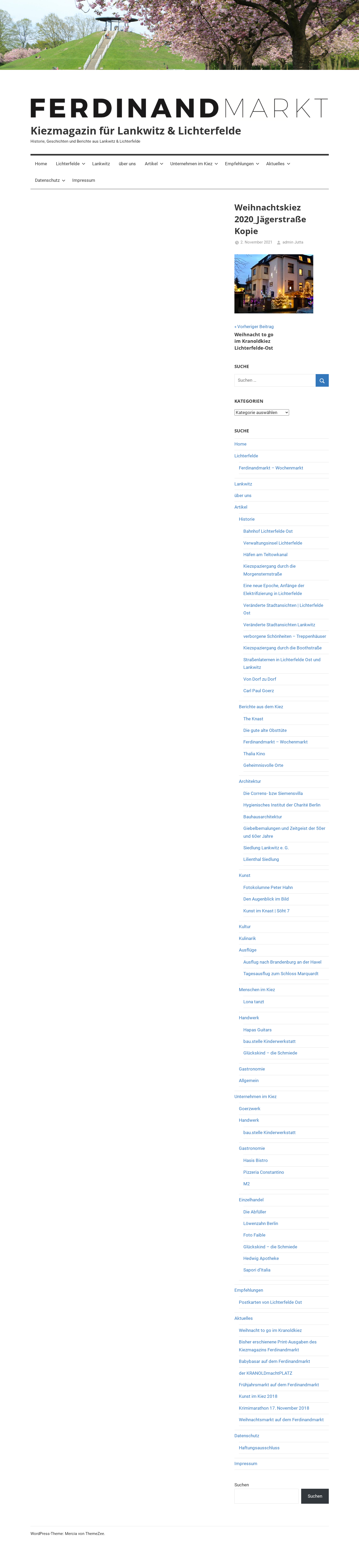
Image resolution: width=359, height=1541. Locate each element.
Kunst (244, 875)
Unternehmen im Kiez (191, 163)
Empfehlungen (239, 163)
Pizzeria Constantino (263, 1172)
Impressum (83, 180)
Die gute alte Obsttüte (265, 730)
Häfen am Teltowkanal (265, 554)
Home (41, 163)
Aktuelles (275, 163)
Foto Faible (254, 1235)
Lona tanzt (253, 1001)
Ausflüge (248, 950)
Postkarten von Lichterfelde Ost (270, 1302)
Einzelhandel (251, 1199)
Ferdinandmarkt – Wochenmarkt (271, 467)
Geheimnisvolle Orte (263, 765)
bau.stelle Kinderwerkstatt (269, 1041)
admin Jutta (293, 242)
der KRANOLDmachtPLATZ (265, 1373)
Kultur (245, 926)
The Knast (253, 718)
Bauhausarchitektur (262, 816)
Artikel (151, 163)
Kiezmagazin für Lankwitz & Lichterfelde (135, 130)
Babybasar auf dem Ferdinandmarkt (274, 1361)
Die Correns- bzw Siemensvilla (273, 793)
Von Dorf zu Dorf (259, 679)
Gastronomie (252, 1069)
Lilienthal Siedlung (261, 859)
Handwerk (249, 1017)
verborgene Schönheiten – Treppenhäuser (284, 636)
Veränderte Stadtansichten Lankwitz (279, 624)
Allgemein (249, 1080)
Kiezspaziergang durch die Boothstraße (282, 647)
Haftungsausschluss (259, 1447)
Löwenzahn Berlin (260, 1223)
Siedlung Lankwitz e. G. (266, 847)
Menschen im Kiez (257, 989)
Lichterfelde (68, 163)
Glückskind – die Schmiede (270, 1053)
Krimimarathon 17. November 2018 (274, 1408)
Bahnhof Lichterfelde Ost (268, 531)
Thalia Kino (254, 753)
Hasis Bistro (255, 1160)
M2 (246, 1183)
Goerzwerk (249, 1108)
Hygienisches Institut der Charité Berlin (281, 805)
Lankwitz (101, 163)
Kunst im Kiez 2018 (258, 1396)
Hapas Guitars (257, 1029)
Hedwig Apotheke (261, 1258)
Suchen (241, 1484)
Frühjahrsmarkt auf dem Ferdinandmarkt (279, 1384)
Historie (247, 519)
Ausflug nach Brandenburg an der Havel (282, 962)
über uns (127, 163)
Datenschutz (47, 180)
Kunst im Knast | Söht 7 (266, 910)
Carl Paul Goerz (258, 690)
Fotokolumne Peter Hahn (268, 887)
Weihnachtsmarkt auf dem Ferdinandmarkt (281, 1419)
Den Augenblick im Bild (266, 899)
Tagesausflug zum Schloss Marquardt (281, 973)
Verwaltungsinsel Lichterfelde (272, 543)
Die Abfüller (254, 1211)
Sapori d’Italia (256, 1270)
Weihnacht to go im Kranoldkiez (270, 1330)
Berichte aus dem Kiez (261, 706)
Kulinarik (247, 938)
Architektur (250, 781)
